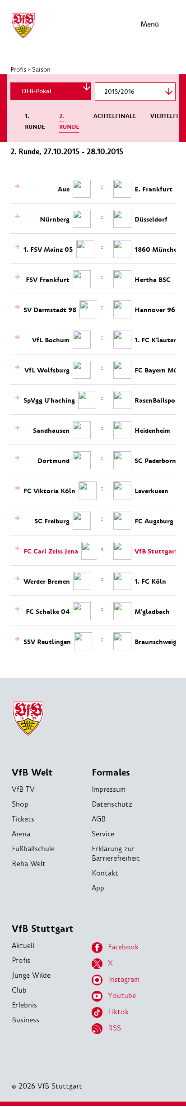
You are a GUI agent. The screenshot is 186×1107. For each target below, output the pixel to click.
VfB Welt (32, 772)
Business (25, 1020)
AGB (99, 819)
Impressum (109, 789)
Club (19, 990)
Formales (111, 772)
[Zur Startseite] (23, 37)
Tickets (23, 819)
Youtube (122, 995)
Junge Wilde (31, 975)
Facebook (123, 947)
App (98, 888)
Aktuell (23, 945)
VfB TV (23, 789)
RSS (114, 1028)
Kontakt (105, 873)
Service (103, 834)
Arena (21, 834)
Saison (41, 69)
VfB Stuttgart (43, 928)
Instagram (124, 979)
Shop (20, 804)
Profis (18, 69)
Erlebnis (24, 1005)
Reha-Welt (29, 863)
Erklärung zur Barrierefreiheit (116, 853)
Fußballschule (33, 848)
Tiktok (118, 1011)
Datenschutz (112, 804)
